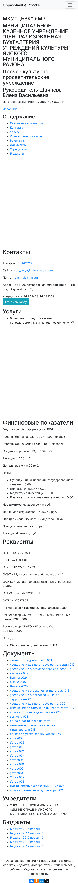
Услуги (15, 132)
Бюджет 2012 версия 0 (26, 846)
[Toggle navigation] (70, 5)
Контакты (17, 127)
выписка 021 (19, 716)
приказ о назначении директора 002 (36, 790)
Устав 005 (17, 781)
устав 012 (17, 751)
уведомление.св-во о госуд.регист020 (37, 703)
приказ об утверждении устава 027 (35, 712)
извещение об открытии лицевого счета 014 (42, 708)
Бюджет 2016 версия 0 (26, 829)
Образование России (21, 5)
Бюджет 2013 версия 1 (26, 842)
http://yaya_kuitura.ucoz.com (33, 270)
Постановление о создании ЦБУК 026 (37, 786)
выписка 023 (19, 682)
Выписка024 (19, 677)
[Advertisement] (39, 204)
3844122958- (27, 263)
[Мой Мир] (41, 881)
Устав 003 (17, 742)
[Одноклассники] (36, 881)
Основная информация (26, 123)
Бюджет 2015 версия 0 (26, 837)
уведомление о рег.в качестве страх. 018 (39, 690)
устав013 (16, 773)
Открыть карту (16, 302)
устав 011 (16, 747)
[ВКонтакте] (31, 881)
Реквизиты (17, 140)
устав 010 (17, 764)
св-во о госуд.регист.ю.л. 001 (31, 660)
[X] (46, 881)
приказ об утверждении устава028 (35, 734)
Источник (10, 109)
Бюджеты (17, 153)
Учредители (18, 149)
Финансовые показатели (27, 136)
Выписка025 (19, 686)
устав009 (17, 768)
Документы (18, 145)
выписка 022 (19, 673)
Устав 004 (17, 755)
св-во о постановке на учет (30, 721)
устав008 (17, 738)
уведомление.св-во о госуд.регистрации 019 (42, 664)
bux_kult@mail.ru (26, 277)
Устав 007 (17, 777)
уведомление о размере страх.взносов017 (40, 669)
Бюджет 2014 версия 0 (26, 833)
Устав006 (17, 760)
